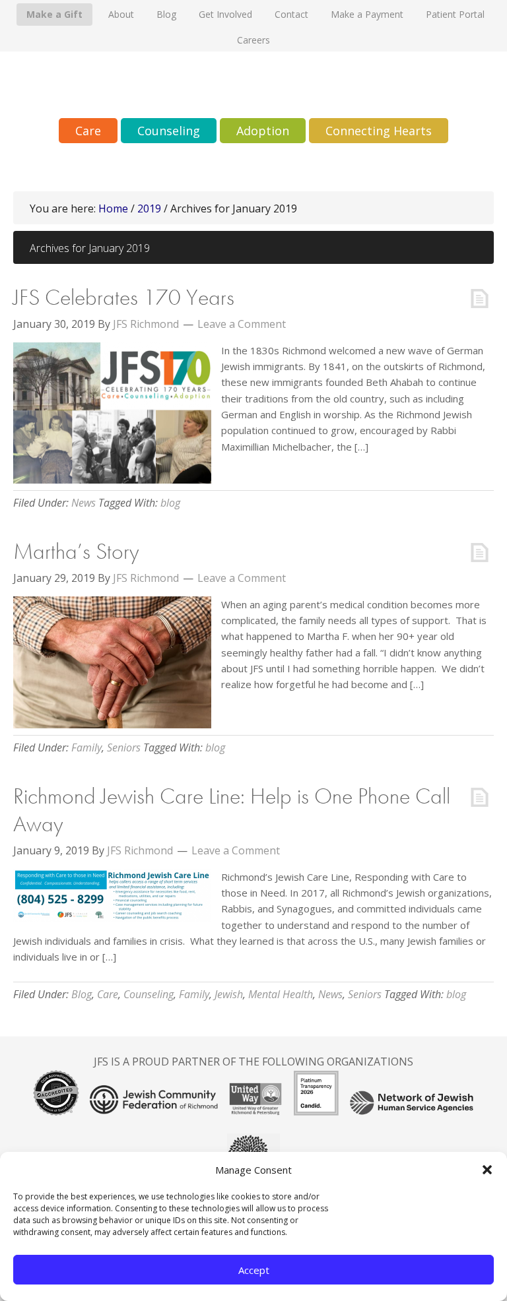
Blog (81, 994)
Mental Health (280, 994)
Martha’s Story (76, 551)
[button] (487, 1169)
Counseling (148, 994)
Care (107, 994)
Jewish (229, 994)
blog (170, 502)
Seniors (124, 747)
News (83, 502)
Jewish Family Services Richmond (253, 84)
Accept (253, 1270)
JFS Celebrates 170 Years (123, 297)
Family (86, 747)
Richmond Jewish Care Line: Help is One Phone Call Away (231, 810)
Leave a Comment (241, 324)
